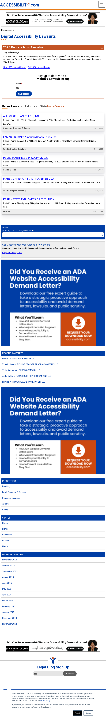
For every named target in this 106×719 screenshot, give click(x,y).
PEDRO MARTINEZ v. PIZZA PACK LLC (25, 157)
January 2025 (8, 612)
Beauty (5, 509)
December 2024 (9, 618)
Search (5, 227)
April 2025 (7, 595)
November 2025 (9, 560)
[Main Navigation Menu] (102, 4)
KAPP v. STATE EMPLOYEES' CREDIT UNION (28, 199)
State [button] (52, 106)
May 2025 (6, 589)
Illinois (5, 523)
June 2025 (7, 583)
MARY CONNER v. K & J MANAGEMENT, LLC (29, 178)
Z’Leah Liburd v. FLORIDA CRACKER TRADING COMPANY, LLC (30, 364)
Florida (5, 529)
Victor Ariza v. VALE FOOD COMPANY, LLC (21, 370)
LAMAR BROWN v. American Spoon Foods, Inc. (30, 137)
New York (6, 546)
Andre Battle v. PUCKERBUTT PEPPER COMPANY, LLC (26, 376)
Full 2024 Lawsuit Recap (39, 67)
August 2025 (8, 577)
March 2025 (7, 600)
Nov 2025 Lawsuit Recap (14, 67)
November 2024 (9, 624)
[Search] (101, 235)
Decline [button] (88, 713)
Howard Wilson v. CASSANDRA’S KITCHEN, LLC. (23, 382)
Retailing (6, 486)
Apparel (5, 504)
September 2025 (9, 571)
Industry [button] (30, 106)
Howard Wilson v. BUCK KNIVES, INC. (19, 358)
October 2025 (8, 565)
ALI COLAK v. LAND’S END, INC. (21, 116)
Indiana (5, 540)
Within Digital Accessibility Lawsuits (16, 231)
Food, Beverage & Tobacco (14, 492)
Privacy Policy (45, 701)
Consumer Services (11, 498)
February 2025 (8, 606)
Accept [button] (77, 713)
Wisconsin (7, 534)
